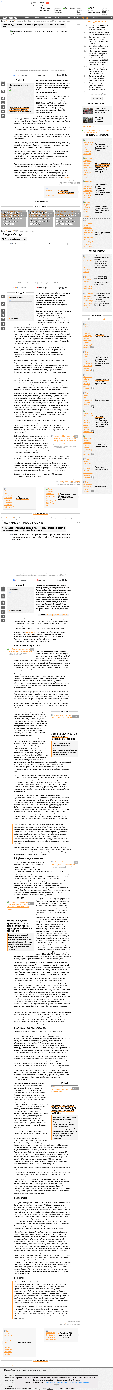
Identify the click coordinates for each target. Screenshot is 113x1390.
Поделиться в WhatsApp (3, 102)
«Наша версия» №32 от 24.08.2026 (70, 481)
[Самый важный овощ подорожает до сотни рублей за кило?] (88, 400)
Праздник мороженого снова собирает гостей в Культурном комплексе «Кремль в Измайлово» (20, 110)
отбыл (43, 619)
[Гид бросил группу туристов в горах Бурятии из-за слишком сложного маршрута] (88, 361)
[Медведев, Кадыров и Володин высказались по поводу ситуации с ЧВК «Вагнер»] (64, 1094)
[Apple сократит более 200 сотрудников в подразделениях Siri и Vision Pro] (51, 497)
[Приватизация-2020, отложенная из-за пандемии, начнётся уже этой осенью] (88, 264)
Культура (85, 17)
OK (57, 1386)
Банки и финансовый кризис (56, 615)
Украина (28, 17)
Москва (95, 17)
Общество (58, 17)
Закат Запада (79, 13)
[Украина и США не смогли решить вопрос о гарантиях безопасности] (64, 723)
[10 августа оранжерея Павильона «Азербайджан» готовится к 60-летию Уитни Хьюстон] (88, 302)
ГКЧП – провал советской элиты (106, 15)
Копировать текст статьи (3, 116)
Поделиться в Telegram (3, 111)
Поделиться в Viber (3, 107)
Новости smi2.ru (7, 1365)
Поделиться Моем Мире (3, 91)
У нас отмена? (14, 318)
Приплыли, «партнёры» (58, 11)
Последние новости (97, 21)
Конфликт (47, 17)
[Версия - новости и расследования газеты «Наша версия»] (15, 5)
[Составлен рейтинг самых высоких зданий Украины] (88, 381)
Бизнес (68, 17)
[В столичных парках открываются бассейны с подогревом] (88, 283)
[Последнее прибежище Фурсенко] (51, 192)
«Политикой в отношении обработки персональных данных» (67, 1382)
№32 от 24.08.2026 (38, 3)
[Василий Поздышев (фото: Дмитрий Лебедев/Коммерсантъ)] (64, 863)
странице (66, 177)
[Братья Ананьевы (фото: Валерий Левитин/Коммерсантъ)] (20, 650)
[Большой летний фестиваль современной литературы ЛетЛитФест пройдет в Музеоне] (88, 189)
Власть (37, 17)
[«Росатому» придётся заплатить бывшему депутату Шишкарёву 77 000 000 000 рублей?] (9, 498)
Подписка (36, 6)
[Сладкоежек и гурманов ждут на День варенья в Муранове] (88, 147)
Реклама (44, 6)
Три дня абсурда (15, 610)
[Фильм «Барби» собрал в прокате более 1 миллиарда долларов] (88, 209)
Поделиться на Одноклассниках (3, 98)
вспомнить (30, 632)
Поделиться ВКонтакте (3, 84)
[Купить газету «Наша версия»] (31, 3)
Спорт (76, 17)
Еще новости (97, 98)
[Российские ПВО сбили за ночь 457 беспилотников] (51, 1335)
